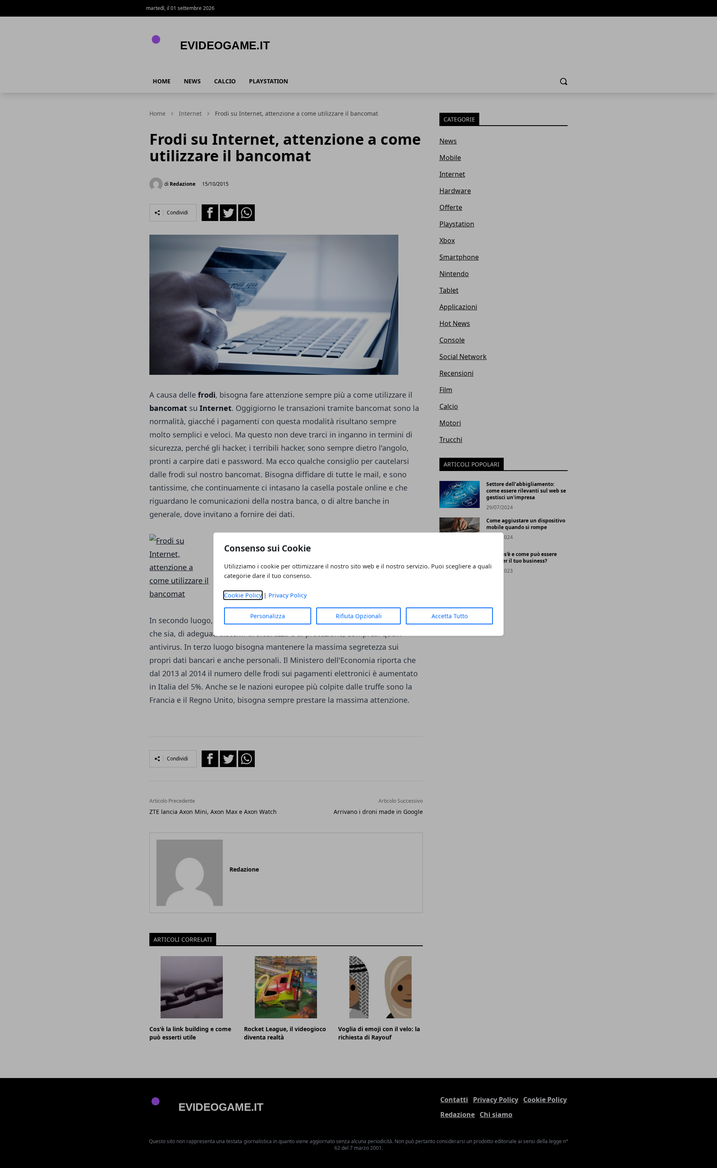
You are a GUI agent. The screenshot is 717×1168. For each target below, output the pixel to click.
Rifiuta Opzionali (359, 616)
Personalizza (267, 616)
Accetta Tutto (450, 616)
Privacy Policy (287, 595)
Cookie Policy (243, 595)
